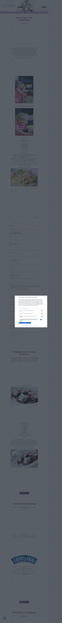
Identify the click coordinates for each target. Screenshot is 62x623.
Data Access (31, 325)
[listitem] (31, 308)
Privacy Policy (36, 325)
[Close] (45, 297)
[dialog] (31, 311)
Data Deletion (26, 325)
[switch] (41, 310)
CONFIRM (24, 322)
